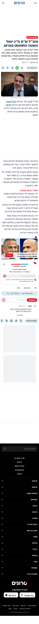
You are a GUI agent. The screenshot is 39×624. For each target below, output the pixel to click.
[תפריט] (35, 3)
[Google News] (21, 321)
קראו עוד (9, 255)
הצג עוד (20, 315)
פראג (8, 104)
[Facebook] (7, 68)
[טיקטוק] (16, 321)
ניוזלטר (19, 474)
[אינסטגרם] (11, 321)
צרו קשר (23, 606)
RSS (10, 609)
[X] (12, 68)
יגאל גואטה (11, 101)
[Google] (22, 68)
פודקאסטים (19, 470)
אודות (15, 609)
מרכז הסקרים (19, 458)
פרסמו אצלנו (32, 606)
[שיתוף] (3, 68)
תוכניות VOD (19, 466)
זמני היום (15, 606)
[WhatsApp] (17, 68)
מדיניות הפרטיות (25, 609)
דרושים (19, 462)
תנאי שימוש (6, 606)
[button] (36, 237)
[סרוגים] (19, 583)
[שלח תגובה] (4, 300)
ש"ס (30, 101)
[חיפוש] (3, 3)
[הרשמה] (4, 276)
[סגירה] (3, 264)
